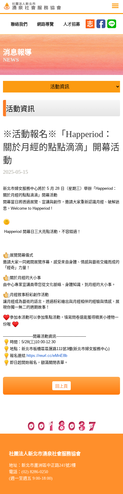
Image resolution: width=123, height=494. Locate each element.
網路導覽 (45, 24)
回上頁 (61, 386)
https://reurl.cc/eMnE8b (47, 355)
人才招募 (71, 24)
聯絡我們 (19, 24)
